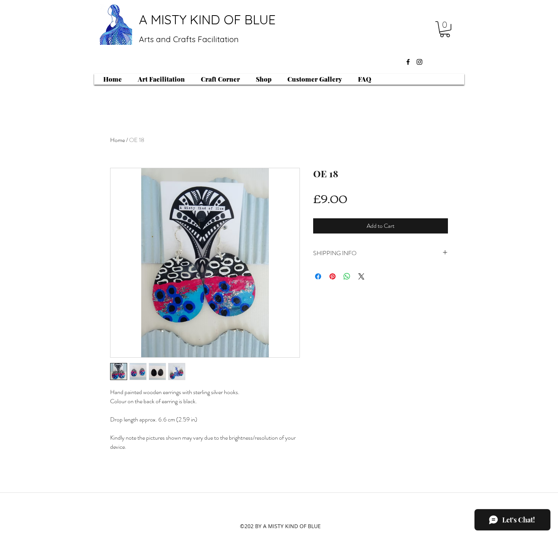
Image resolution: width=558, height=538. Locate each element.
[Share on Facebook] (318, 276)
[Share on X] (361, 276)
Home (117, 140)
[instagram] (419, 62)
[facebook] (408, 62)
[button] (444, 29)
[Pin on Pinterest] (332, 276)
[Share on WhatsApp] (347, 276)
